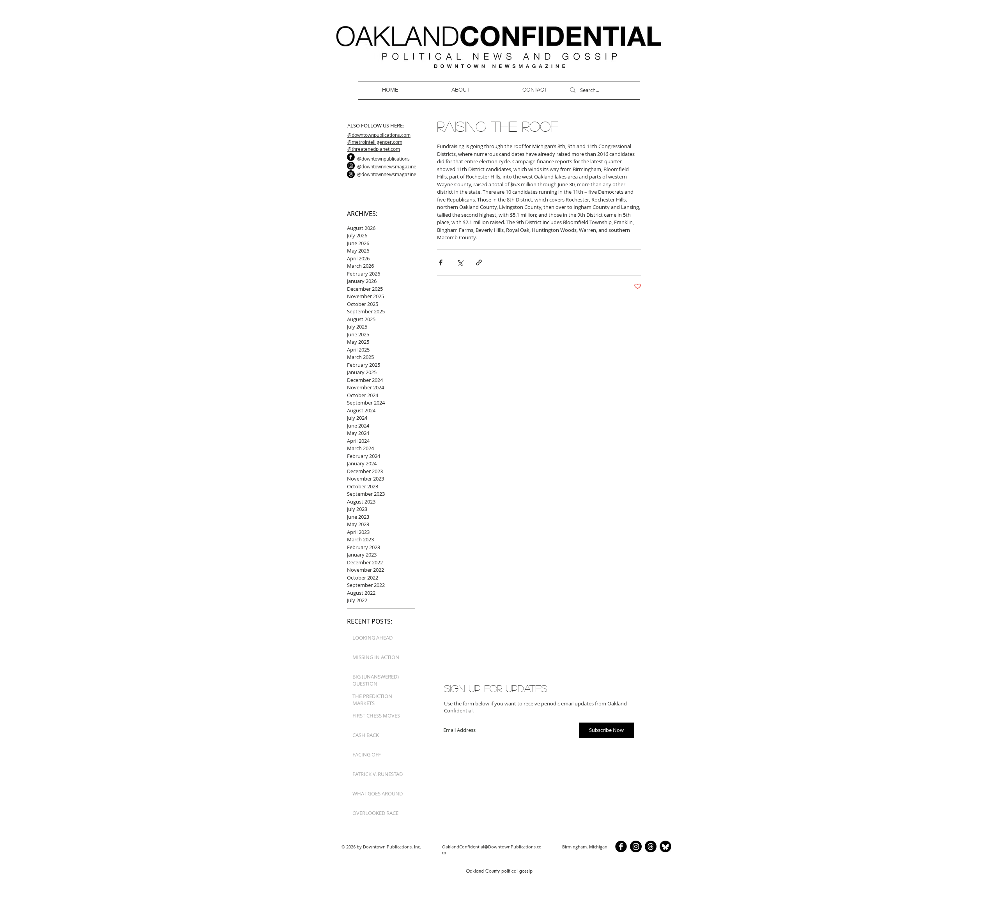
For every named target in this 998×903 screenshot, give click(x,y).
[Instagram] (351, 166)
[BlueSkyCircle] (665, 846)
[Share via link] (479, 262)
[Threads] (351, 174)
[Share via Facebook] (440, 262)
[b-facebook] (351, 157)
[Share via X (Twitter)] (460, 262)
